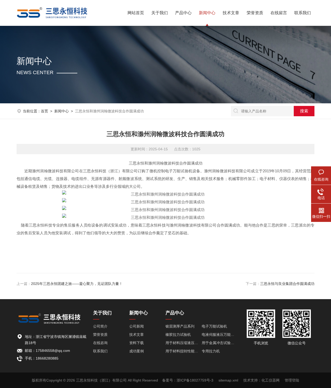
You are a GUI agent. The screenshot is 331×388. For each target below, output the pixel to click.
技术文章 (231, 13)
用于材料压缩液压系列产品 (184, 343)
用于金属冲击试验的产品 (220, 343)
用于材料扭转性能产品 (184, 351)
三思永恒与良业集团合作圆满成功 (287, 284)
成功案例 (136, 351)
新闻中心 (207, 13)
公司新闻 (136, 326)
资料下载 (136, 343)
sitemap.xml (228, 380)
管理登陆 (292, 380)
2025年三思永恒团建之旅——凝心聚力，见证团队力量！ (77, 284)
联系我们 (302, 13)
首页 (44, 111)
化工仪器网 (270, 380)
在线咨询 (100, 343)
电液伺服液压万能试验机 (220, 334)
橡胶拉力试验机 (178, 334)
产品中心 (183, 13)
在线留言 (278, 13)
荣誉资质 (255, 13)
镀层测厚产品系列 (180, 326)
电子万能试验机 (214, 326)
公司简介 (100, 326)
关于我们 (159, 13)
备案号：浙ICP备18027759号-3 (187, 380)
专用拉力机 (211, 351)
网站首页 (135, 13)
